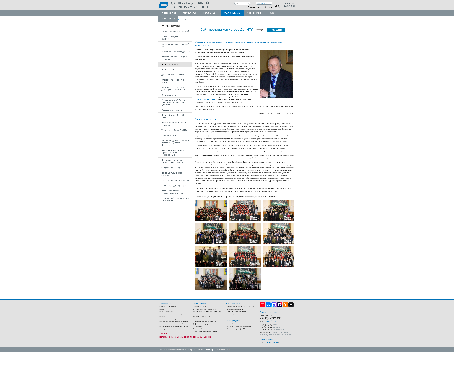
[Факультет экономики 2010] (211, 220)
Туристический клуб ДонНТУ (174, 130)
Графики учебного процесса (202, 324)
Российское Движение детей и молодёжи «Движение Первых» (175, 143)
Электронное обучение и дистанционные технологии (173, 88)
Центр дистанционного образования (204, 309)
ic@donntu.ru (224, 349)
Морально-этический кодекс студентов (174, 58)
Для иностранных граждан (173, 75)
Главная (251, 7)
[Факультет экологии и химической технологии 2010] (278, 220)
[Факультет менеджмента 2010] (245, 243)
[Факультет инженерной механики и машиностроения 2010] (211, 243)
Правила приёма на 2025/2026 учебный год (240, 306)
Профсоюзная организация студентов (173, 124)
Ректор (161, 309)
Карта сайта (165, 333)
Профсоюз (162, 316)
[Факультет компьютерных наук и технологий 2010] (211, 289)
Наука (271, 12)
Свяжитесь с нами (268, 312)
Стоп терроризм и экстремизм (169, 329)
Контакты (268, 7)
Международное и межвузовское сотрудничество (174, 321)
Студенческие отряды (171, 168)
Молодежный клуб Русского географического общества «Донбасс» (174, 102)
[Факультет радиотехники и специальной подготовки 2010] (211, 266)
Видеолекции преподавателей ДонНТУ (175, 45)
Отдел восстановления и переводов (172, 81)
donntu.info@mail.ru (272, 321)
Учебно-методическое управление (170, 319)
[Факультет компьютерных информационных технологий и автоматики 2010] (278, 266)
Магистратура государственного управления (207, 311)
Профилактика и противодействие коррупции (173, 326)
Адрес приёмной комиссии (234, 309)
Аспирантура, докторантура (174, 186)
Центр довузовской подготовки (236, 311)
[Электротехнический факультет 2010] (245, 220)
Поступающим (210, 12)
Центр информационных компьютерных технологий (174, 314)
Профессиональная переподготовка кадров (172, 192)
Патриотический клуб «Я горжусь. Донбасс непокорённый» (172, 152)
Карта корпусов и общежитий (235, 314)
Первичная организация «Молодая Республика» (172, 161)
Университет (168, 12)
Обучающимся (232, 12)
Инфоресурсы (254, 12)
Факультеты (189, 12)
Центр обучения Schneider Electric (173, 116)
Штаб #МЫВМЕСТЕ (170, 135)
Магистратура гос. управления (175, 180)
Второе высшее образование (202, 319)
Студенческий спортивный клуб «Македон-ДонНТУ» (175, 199)
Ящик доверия (266, 339)
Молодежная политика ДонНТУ (175, 52)
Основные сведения (199, 306)
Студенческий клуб (170, 95)
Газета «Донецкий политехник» (236, 324)
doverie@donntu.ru (272, 342)
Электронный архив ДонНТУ (236, 329)
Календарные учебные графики (171, 38)
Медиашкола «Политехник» (174, 110)
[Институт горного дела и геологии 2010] (245, 266)
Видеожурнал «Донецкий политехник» (239, 326)
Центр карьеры (168, 69)
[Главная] (164, 5)
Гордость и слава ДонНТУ (167, 306)
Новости (259, 7)
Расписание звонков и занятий (175, 31)
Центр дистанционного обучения (171, 174)
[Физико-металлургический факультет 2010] (278, 243)
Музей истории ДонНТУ (166, 311)
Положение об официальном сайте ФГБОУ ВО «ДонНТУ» (185, 337)
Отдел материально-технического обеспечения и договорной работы (174, 324)
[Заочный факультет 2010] (245, 289)
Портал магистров (169, 64)
